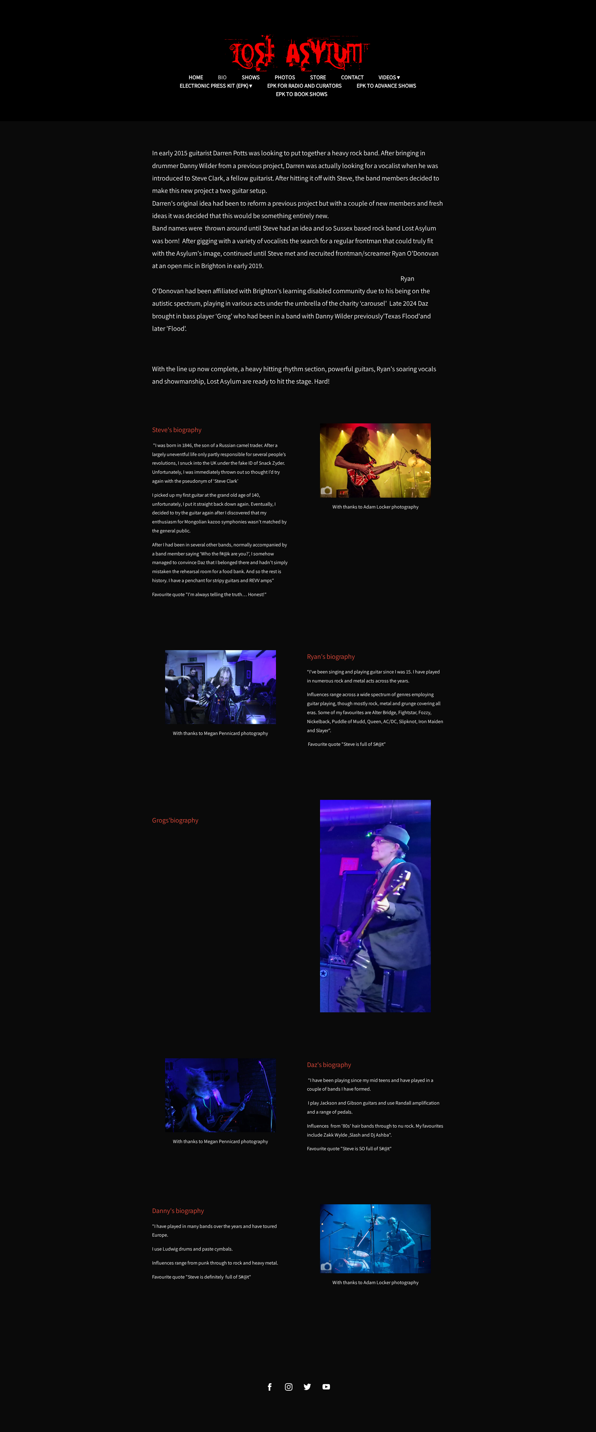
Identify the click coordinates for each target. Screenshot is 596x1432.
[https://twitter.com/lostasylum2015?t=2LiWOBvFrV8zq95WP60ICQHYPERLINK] (307, 1387)
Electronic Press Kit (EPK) (214, 85)
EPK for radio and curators (304, 85)
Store (318, 77)
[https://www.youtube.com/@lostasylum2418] (326, 1387)
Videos (387, 77)
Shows (251, 77)
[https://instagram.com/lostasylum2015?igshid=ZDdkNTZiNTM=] (288, 1387)
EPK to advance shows (386, 85)
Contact (352, 77)
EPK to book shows (301, 94)
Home (196, 77)
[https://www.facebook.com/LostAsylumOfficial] (269, 1387)
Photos (285, 77)
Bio (222, 77)
